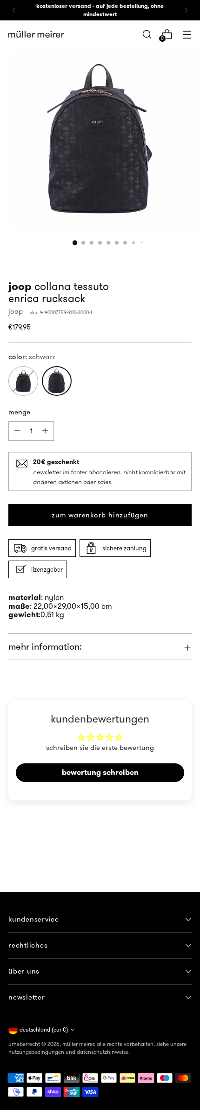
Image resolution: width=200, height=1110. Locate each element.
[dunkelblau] (23, 381)
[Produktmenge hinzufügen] (17, 431)
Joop (15, 311)
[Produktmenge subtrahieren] (45, 431)
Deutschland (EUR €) (44, 1029)
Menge (19, 411)
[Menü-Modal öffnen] (186, 34)
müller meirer (78, 1043)
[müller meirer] (36, 34)
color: (31, 356)
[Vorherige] (14, 10)
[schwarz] (57, 381)
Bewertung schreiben (100, 772)
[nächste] (186, 10)
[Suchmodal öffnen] (146, 34)
